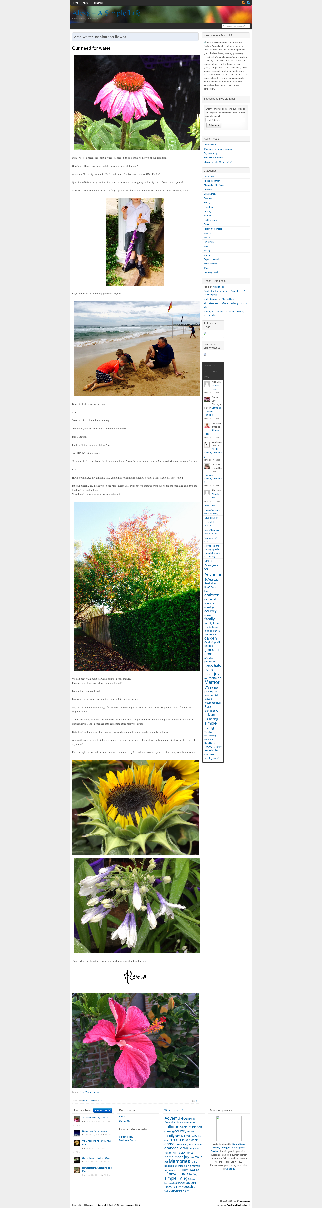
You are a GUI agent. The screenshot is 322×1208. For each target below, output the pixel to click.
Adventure (209, 176)
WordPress (231, 1205)
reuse (206, 246)
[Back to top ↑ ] (243, 1205)
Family (207, 202)
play (215, 691)
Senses (208, 560)
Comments (248, 2)
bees (206, 590)
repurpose (208, 237)
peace (208, 691)
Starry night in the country (94, 1131)
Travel (207, 267)
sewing (207, 254)
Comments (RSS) (132, 1205)
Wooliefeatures (211, 303)
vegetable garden (211, 752)
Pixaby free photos (213, 228)
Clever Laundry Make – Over (218, 161)
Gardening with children (212, 643)
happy (208, 665)
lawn (192, 1157)
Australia (212, 579)
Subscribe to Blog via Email (219, 98)
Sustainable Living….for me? (96, 1117)
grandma (209, 658)
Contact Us (124, 1120)
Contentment (210, 193)
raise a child (211, 695)
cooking (209, 607)
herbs (217, 665)
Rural (208, 706)
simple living (210, 725)
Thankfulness (210, 263)
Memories (212, 684)
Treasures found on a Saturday (219, 148)
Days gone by (210, 153)
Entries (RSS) (114, 1205)
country (210, 610)
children (211, 595)
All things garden (212, 180)
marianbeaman (211, 298)
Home (76, 2)
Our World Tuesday (90, 1091)
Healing (207, 211)
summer (208, 739)
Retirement (209, 241)
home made (208, 671)
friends (208, 631)
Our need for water (91, 48)
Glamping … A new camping (212, 411)
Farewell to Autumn (213, 157)
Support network (212, 259)
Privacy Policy (126, 1136)
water (216, 758)
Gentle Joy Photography (215, 291)
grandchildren (212, 651)
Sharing (212, 719)
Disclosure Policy (127, 1140)
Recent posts (211, 371)
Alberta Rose (210, 144)
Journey (207, 215)
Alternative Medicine (214, 185)
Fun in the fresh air (212, 632)
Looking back (210, 219)
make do (215, 677)
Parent (207, 224)
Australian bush (210, 585)
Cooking (208, 198)
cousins (207, 614)
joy (216, 673)
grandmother (210, 661)
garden (210, 638)
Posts (243, 2)
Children (208, 189)
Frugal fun (208, 206)
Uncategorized (211, 272)
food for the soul (211, 627)
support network (209, 744)
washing (208, 758)
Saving (207, 250)
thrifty (219, 746)
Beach (214, 587)
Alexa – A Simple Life (106, 13)
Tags (206, 377)
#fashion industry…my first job (213, 452)
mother (214, 687)
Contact (98, 2)
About (86, 2)
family (209, 619)
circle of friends (210, 601)
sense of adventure (212, 714)
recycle (207, 233)
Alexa (100, 1101)
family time (211, 623)
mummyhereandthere (214, 311)
